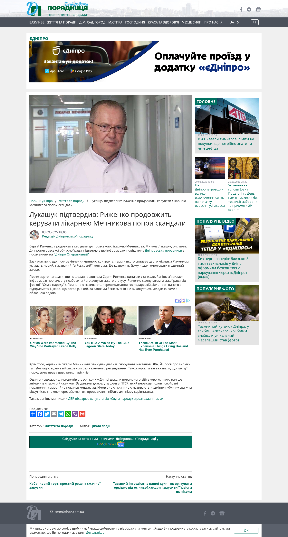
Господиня (135, 22)
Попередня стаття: (65, 482)
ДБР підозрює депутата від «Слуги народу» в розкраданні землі (116, 399)
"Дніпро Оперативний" (72, 254)
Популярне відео (216, 221)
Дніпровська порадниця (163, 250)
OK (246, 530)
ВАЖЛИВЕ (36, 22)
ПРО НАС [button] (211, 22)
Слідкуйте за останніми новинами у (110, 441)
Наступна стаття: (152, 484)
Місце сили (191, 22)
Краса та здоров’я (163, 22)
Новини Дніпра (41, 201)
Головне (206, 101)
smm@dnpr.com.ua (69, 512)
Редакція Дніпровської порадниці (67, 236)
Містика (115, 22)
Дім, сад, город (92, 22)
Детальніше (95, 533)
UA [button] (232, 22)
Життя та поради (61, 22)
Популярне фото (215, 288)
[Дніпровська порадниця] (36, 513)
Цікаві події (100, 426)
